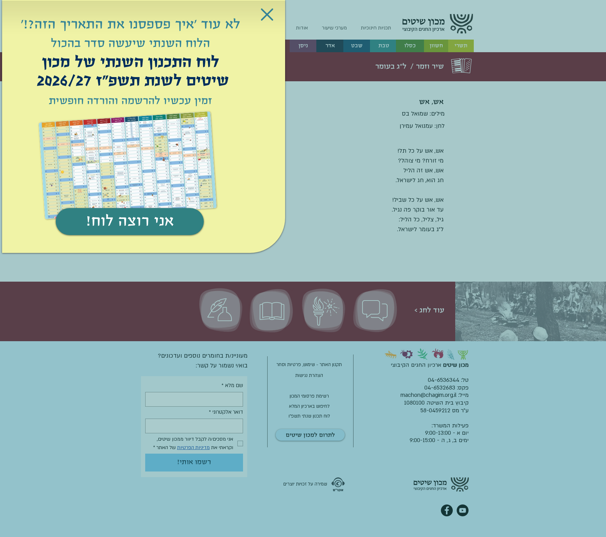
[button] (267, 14)
